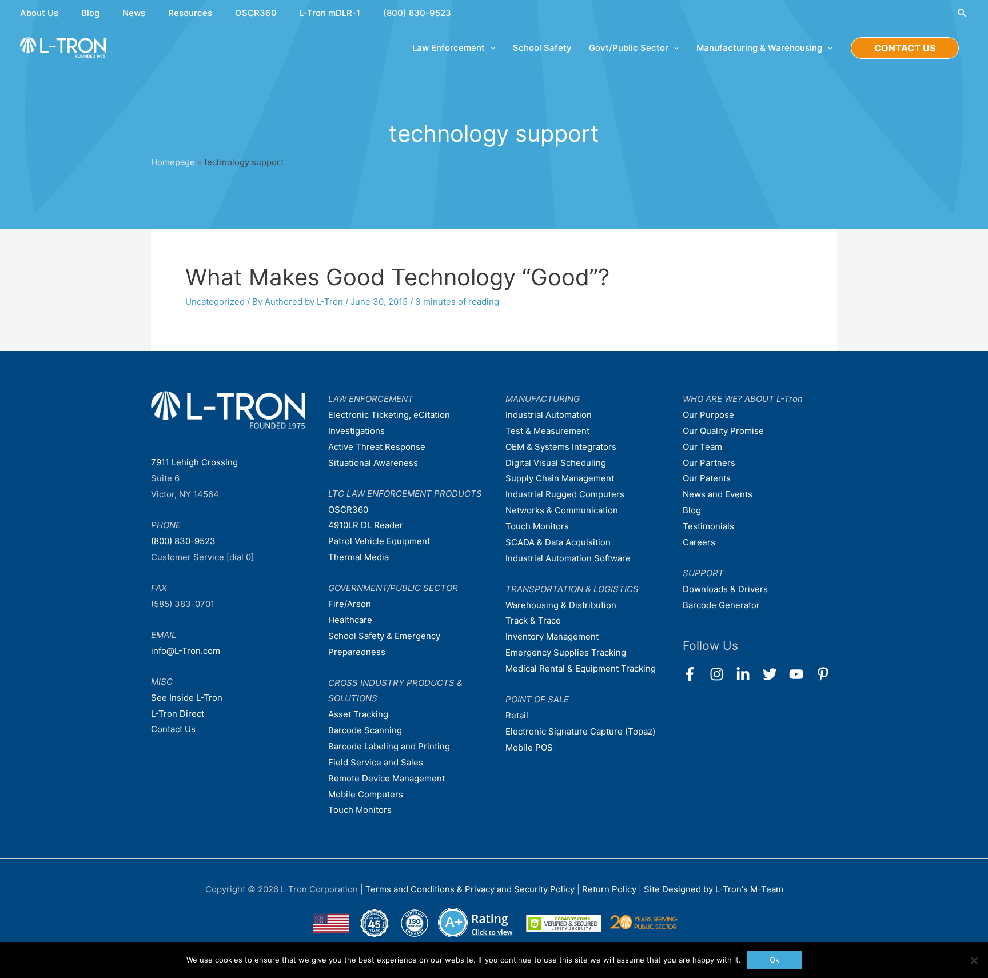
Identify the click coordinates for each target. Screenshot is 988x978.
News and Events (717, 494)
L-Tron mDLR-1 (330, 12)
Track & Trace (533, 620)
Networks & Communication (561, 510)
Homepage (173, 162)
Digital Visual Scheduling (555, 462)
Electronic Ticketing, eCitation (389, 414)
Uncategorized (215, 301)
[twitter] (775, 674)
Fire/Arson (349, 603)
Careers (699, 542)
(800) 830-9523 (417, 12)
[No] (973, 960)
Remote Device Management (386, 778)
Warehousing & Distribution (560, 605)
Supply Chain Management (559, 478)
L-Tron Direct (177, 713)
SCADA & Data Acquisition (558, 542)
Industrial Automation (548, 414)
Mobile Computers (365, 794)
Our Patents (707, 478)
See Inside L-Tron (186, 697)
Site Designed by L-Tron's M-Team (713, 889)
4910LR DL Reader (365, 525)
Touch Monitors (360, 809)
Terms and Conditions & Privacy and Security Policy (470, 889)
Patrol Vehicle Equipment (379, 541)
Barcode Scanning (365, 730)
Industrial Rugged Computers (564, 494)
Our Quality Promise (723, 430)
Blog (90, 12)
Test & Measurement (547, 430)
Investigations (356, 430)
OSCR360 (256, 12)
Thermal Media (358, 557)
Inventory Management (552, 636)
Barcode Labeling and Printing (389, 746)
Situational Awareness (373, 462)
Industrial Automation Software (568, 558)
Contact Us (173, 729)
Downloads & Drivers (725, 589)
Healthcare (350, 619)
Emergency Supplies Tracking (565, 652)
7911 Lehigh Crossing (194, 462)
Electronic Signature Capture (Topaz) (580, 731)
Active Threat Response (376, 446)
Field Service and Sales (375, 762)
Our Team (702, 446)
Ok (774, 959)
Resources (190, 12)
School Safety (542, 47)
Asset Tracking (358, 714)
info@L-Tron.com (185, 650)
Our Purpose (708, 414)
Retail (516, 715)
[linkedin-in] (748, 674)
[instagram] (722, 674)
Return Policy (610, 889)
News (133, 12)
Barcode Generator (721, 605)
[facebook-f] (695, 674)
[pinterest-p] (825, 674)
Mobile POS (529, 747)
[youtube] (801, 674)
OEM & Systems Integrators (560, 446)
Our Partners (709, 462)
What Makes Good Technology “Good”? (397, 277)
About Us (39, 12)
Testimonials (708, 526)
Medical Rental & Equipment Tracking (580, 668)
